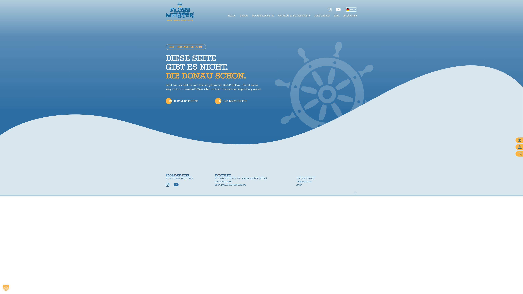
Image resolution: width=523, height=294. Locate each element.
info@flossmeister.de (230, 185)
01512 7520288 (223, 181)
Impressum (304, 181)
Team (244, 16)
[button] (6, 288)
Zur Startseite (183, 101)
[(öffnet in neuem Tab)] (330, 9)
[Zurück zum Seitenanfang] (355, 193)
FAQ (336, 16)
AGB (299, 185)
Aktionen (322, 16)
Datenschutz (305, 178)
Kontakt (350, 16)
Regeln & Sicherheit (294, 16)
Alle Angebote (232, 101)
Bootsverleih (263, 16)
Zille (232, 16)
